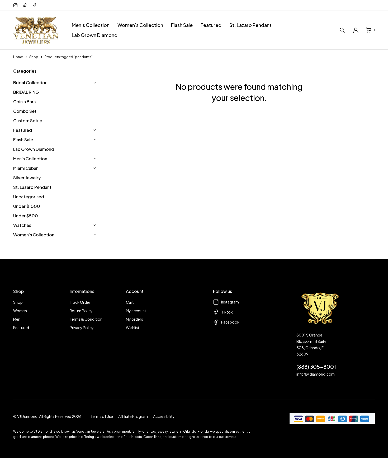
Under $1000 (26, 206)
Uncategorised (28, 196)
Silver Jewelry (27, 177)
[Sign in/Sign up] (356, 30)
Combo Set (24, 111)
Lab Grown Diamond (33, 149)
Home (18, 57)
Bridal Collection (30, 82)
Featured (22, 130)
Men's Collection (30, 158)
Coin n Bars (24, 101)
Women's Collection (33, 234)
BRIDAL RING (26, 92)
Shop (33, 57)
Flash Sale (23, 139)
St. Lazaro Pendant (32, 187)
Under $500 (25, 215)
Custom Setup (27, 120)
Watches (22, 225)
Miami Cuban (26, 168)
